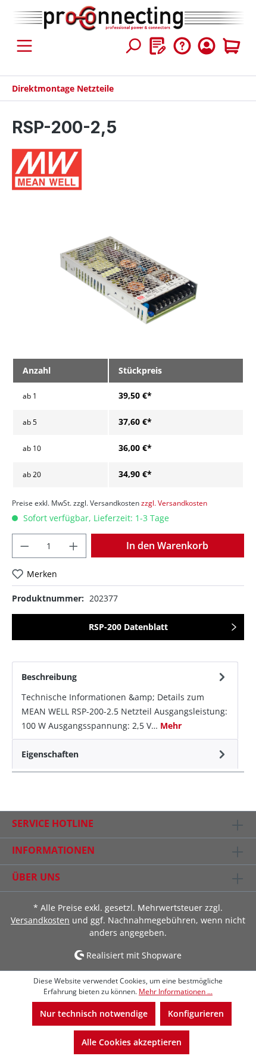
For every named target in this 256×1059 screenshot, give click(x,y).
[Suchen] (132, 46)
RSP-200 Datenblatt (128, 626)
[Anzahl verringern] (24, 546)
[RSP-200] (127, 281)
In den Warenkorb (167, 545)
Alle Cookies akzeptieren (132, 1042)
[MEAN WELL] (128, 169)
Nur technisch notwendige (94, 1013)
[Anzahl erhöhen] (73, 546)
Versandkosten (40, 920)
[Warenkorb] (231, 46)
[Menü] (24, 46)
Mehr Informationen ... (176, 991)
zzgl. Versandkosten (174, 503)
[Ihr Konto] (206, 46)
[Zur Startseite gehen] (128, 19)
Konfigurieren (196, 1013)
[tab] (125, 700)
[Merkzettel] (157, 46)
